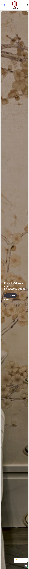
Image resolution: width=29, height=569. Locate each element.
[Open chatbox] (26, 566)
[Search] (23, 5)
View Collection (11, 295)
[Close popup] (26, 559)
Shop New (7, 299)
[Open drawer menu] (3, 5)
